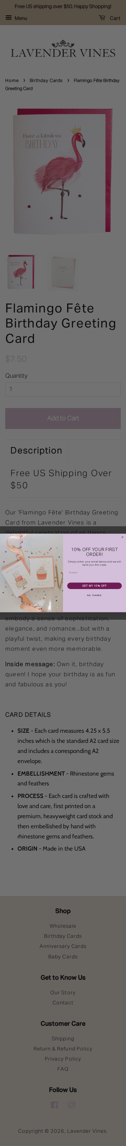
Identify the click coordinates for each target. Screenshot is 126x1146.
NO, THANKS (94, 596)
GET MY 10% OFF (94, 586)
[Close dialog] (122, 537)
